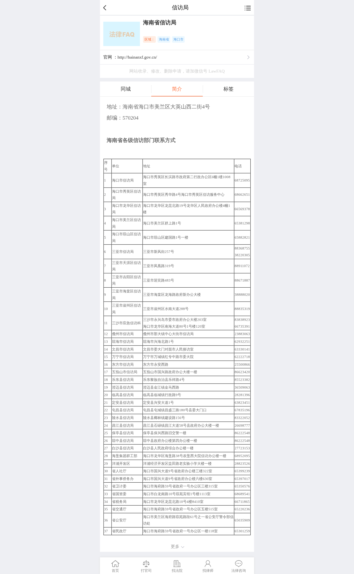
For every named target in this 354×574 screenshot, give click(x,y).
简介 (177, 89)
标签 (228, 89)
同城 (126, 89)
